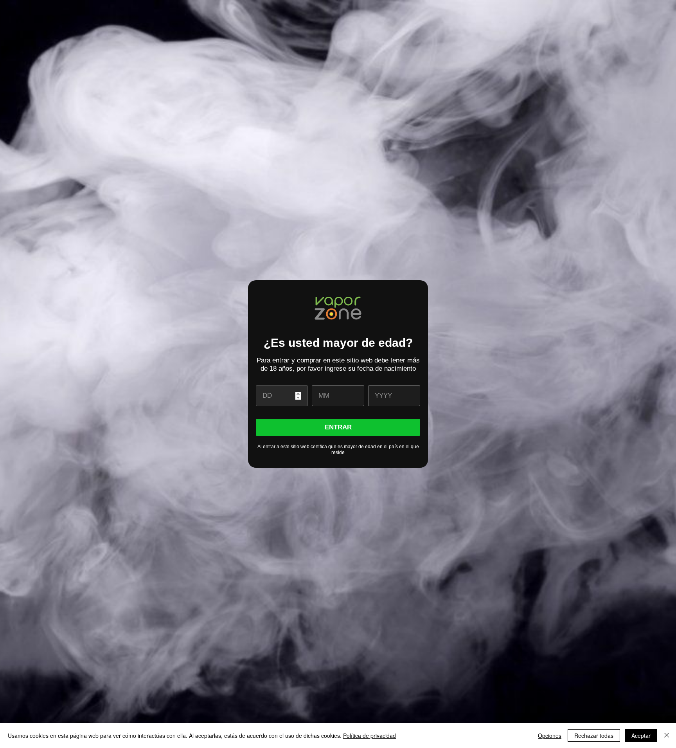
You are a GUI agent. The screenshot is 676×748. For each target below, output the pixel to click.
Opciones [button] (549, 735)
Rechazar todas (593, 735)
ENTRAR (338, 427)
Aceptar (641, 735)
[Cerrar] (666, 735)
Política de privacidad (369, 735)
